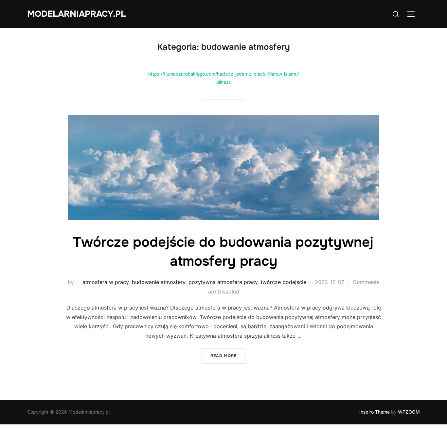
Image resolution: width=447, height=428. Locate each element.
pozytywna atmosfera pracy (223, 282)
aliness (223, 82)
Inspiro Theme (374, 412)
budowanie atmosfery (158, 282)
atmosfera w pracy (105, 282)
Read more (227, 355)
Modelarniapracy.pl (76, 14)
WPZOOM (409, 412)
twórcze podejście (283, 282)
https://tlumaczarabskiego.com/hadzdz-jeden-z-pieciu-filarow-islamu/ (223, 74)
